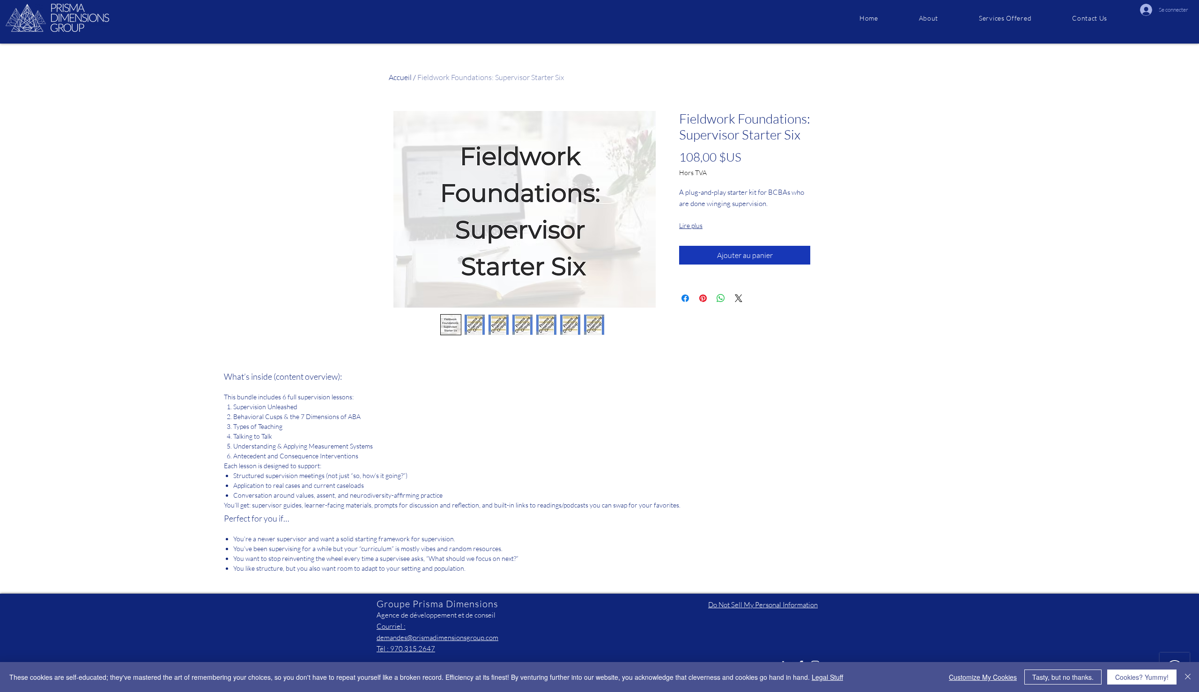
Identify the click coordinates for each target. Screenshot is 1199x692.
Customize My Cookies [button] (983, 677)
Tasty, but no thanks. (1063, 677)
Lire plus (691, 225)
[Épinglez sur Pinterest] (703, 298)
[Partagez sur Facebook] (685, 298)
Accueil (400, 77)
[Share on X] (738, 298)
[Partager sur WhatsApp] (720, 298)
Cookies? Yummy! (1142, 677)
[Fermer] (1187, 677)
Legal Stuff (827, 677)
